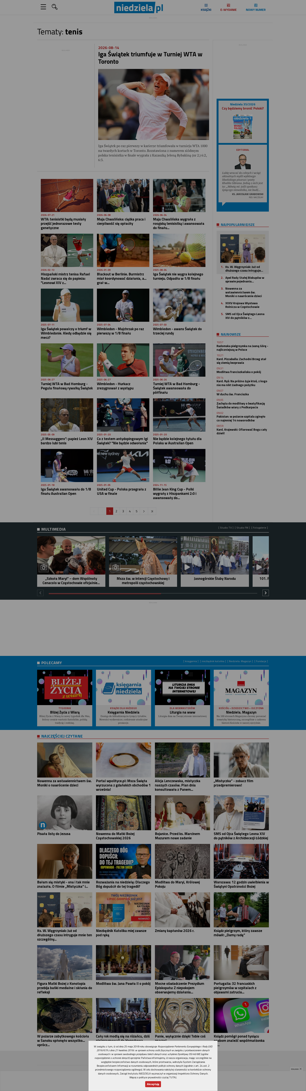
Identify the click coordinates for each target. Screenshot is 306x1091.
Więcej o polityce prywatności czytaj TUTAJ (152, 1077)
